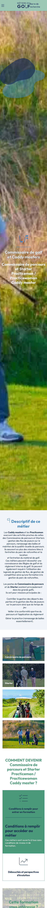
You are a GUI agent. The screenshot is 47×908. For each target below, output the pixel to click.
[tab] (23, 803)
